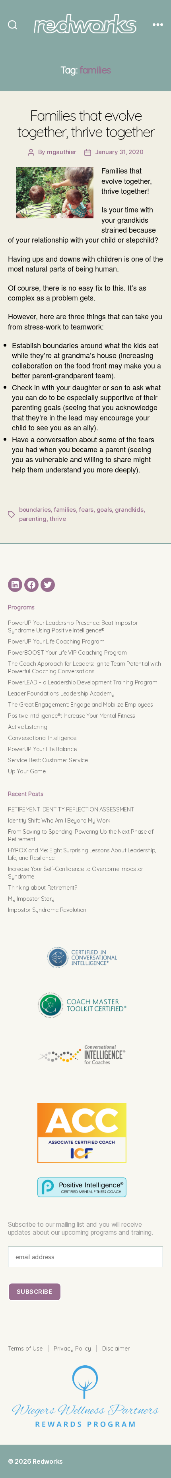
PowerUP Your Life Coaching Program (56, 641)
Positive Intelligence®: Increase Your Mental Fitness (71, 715)
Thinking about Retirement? (42, 887)
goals (104, 509)
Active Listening (27, 726)
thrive (57, 518)
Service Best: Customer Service (48, 760)
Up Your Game (27, 771)
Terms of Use (25, 1348)
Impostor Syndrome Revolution (47, 909)
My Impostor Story (31, 898)
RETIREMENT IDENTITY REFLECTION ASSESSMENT (71, 809)
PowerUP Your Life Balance (42, 749)
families (65, 509)
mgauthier (61, 152)
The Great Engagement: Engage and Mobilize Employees (80, 704)
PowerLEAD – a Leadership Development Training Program (82, 682)
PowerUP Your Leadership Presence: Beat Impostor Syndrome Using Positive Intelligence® (73, 626)
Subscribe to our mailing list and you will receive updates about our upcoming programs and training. (80, 1228)
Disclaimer (116, 1348)
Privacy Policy (72, 1348)
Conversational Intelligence (42, 738)
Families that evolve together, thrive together (85, 123)
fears (86, 509)
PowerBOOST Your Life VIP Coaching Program (67, 652)
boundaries (35, 509)
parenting (33, 518)
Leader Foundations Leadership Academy (61, 693)
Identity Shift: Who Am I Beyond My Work (59, 820)
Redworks (48, 1461)
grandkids (129, 509)
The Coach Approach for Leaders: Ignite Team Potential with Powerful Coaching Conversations (84, 667)
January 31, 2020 (119, 152)
